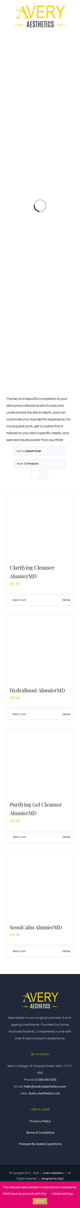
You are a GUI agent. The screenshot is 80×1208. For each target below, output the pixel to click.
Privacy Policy (40, 1121)
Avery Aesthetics (53, 1173)
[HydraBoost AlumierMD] (40, 647)
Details (66, 600)
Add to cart (19, 600)
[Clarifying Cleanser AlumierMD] (40, 525)
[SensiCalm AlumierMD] (40, 885)
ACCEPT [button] (40, 1201)
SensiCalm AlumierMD (36, 927)
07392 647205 (46, 1079)
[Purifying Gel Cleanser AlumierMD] (40, 762)
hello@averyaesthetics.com (45, 1086)
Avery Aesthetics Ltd (44, 1093)
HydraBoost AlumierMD (37, 690)
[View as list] (43, 474)
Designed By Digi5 (52, 1178)
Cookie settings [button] (62, 1193)
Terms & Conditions (40, 1132)
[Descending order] (62, 451)
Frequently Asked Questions (40, 1144)
